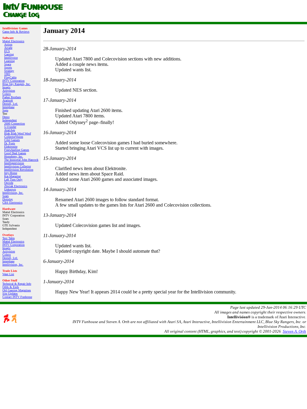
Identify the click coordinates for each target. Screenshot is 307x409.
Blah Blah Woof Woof (17, 133)
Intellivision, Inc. (12, 192)
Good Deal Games (15, 153)
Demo (6, 117)
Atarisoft (7, 100)
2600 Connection (14, 123)
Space (7, 64)
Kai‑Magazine (12, 176)
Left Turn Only (13, 179)
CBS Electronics (12, 202)
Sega (5, 110)
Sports (8, 67)
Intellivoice (11, 57)
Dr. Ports (9, 143)
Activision (8, 90)
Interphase (8, 107)
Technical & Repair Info (16, 283)
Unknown (10, 189)
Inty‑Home (10, 173)
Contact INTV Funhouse (17, 297)
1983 (7, 74)
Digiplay (7, 199)
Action (8, 44)
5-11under (10, 126)
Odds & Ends (10, 287)
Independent (9, 120)
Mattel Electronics (13, 41)
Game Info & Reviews (15, 31)
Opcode (8, 182)
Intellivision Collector (17, 166)
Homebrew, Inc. (13, 156)
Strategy (9, 70)
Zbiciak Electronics (15, 186)
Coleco (6, 94)
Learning (9, 61)
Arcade (8, 47)
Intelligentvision (14, 163)
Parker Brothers (11, 97)
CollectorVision (13, 136)
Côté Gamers (12, 140)
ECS (7, 51)
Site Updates (10, 293)
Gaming (9, 54)
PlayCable (10, 77)
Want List (8, 274)
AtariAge (9, 130)
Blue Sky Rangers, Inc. (16, 84)
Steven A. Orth (294, 331)
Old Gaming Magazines (16, 290)
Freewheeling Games (16, 150)
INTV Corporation (13, 80)
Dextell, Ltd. (10, 103)
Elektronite (10, 146)
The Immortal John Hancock (21, 159)
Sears (5, 196)
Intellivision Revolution (18, 169)
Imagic (6, 87)
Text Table (8, 238)
